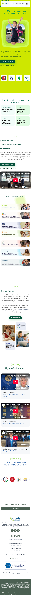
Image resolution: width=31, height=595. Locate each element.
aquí (27, 572)
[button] (26, 3)
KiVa (14, 311)
